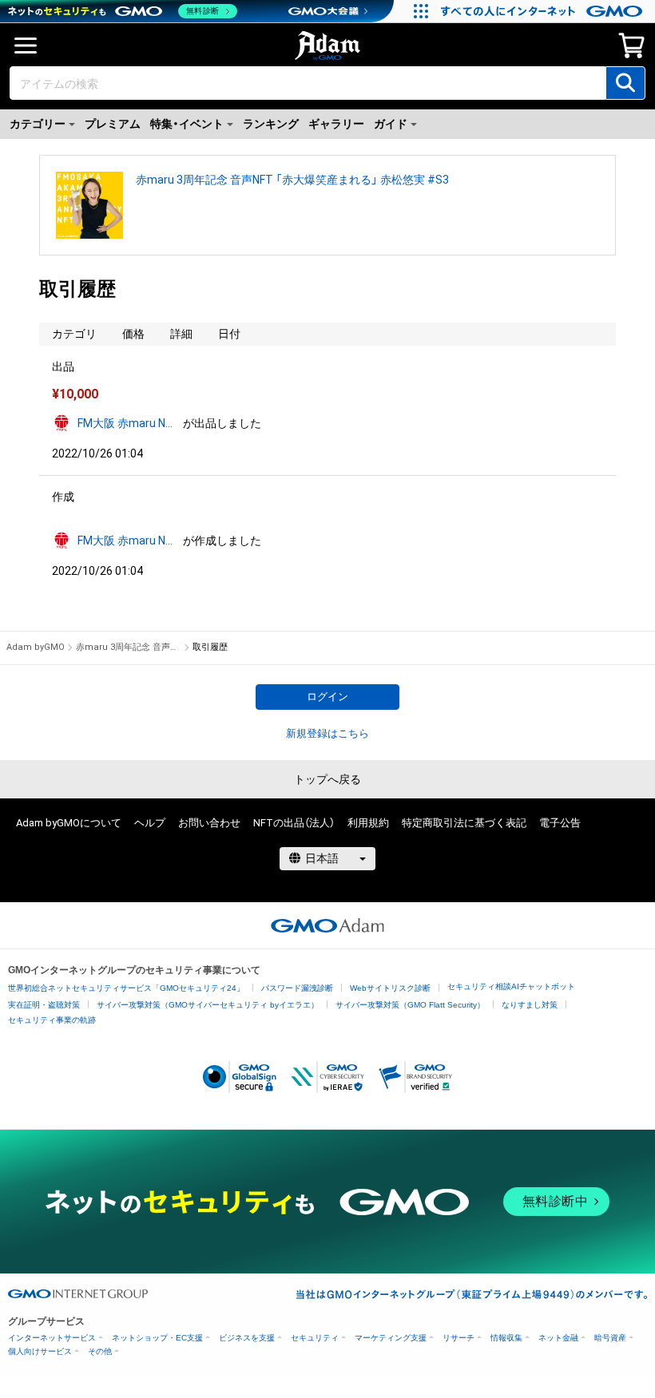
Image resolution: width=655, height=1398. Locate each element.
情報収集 (506, 1337)
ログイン (327, 697)
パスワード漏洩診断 (297, 988)
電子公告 (560, 823)
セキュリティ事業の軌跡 (52, 1020)
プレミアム (113, 123)
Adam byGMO (35, 647)
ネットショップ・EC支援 (157, 1337)
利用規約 (368, 823)
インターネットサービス (52, 1337)
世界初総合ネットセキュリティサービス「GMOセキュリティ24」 (126, 988)
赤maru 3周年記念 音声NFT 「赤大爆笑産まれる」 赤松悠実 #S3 (292, 179)
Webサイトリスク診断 (390, 988)
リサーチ (458, 1337)
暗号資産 (610, 1337)
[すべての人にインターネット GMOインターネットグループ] (543, 11)
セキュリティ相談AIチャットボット (511, 986)
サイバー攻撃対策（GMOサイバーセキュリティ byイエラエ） (208, 1004)
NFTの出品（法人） (294, 823)
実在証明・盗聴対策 (44, 1004)
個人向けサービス (40, 1351)
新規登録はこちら (327, 733)
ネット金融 (558, 1337)
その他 (100, 1351)
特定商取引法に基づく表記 (464, 823)
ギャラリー (336, 123)
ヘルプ (149, 823)
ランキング (271, 123)
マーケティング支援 (391, 1337)
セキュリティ (315, 1337)
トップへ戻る (327, 779)
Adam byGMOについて (68, 823)
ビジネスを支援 (247, 1337)
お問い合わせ (209, 823)
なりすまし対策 (530, 1004)
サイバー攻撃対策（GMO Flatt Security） (410, 1004)
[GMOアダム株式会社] (327, 925)
